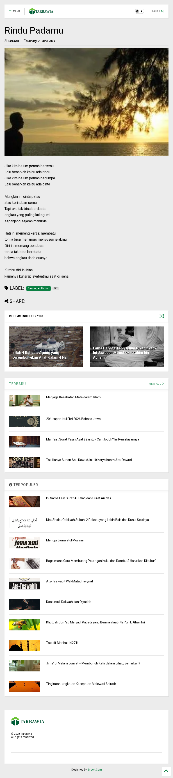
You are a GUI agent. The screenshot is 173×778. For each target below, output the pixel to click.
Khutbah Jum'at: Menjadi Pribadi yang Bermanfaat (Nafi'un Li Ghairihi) (95, 622)
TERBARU (17, 384)
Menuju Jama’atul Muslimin (65, 540)
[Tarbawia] (41, 12)
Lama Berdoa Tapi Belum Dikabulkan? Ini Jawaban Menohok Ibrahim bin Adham (125, 353)
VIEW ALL (155, 383)
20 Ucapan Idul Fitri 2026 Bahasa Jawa (73, 419)
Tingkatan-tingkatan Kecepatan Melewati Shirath (81, 684)
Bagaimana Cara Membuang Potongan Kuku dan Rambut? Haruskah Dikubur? (101, 561)
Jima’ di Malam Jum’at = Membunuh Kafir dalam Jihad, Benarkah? (93, 663)
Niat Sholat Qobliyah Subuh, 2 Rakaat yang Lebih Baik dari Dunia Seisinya (97, 520)
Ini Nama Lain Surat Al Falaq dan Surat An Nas (78, 498)
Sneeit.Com (94, 769)
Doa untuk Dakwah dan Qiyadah (68, 602)
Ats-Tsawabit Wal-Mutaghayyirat (69, 581)
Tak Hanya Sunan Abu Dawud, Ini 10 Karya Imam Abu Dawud (89, 460)
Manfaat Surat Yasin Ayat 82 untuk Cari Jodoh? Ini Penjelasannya (92, 439)
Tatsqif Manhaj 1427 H (62, 643)
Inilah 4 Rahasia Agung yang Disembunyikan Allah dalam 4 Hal (40, 355)
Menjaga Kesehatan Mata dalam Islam (73, 397)
